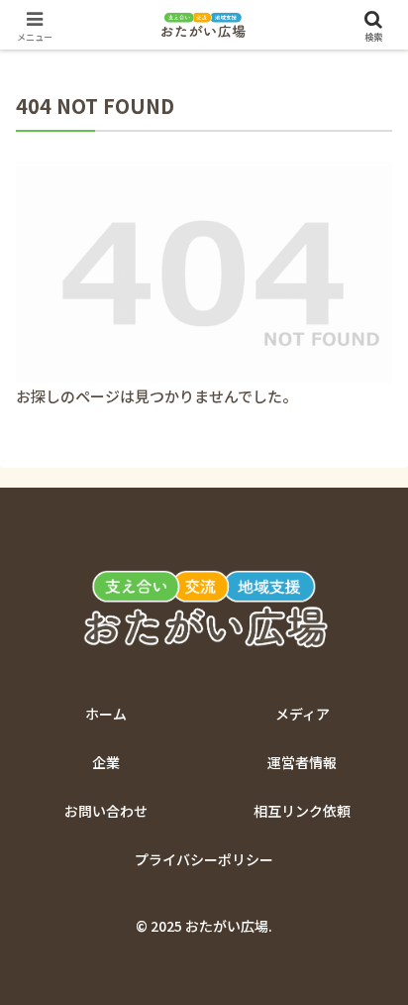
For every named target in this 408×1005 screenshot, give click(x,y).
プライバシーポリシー (204, 859)
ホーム (106, 714)
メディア (302, 714)
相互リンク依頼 (302, 811)
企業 (106, 762)
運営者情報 (302, 762)
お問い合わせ (106, 811)
